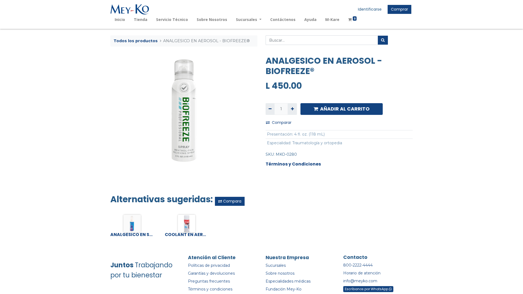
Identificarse (370, 9)
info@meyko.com (360, 280)
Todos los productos (136, 40)
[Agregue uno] (292, 109)
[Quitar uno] (270, 109)
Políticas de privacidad (209, 265)
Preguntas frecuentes (209, 281)
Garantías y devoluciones (211, 273)
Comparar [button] (281, 122)
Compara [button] (231, 201)
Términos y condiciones (210, 289)
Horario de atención (362, 273)
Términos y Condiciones (293, 164)
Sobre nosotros (280, 273)
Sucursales (276, 265)
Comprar (399, 9)
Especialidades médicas (288, 281)
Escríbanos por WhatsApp (367, 289)
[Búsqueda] (383, 40)
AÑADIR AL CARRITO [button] (345, 109)
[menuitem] (119, 19)
